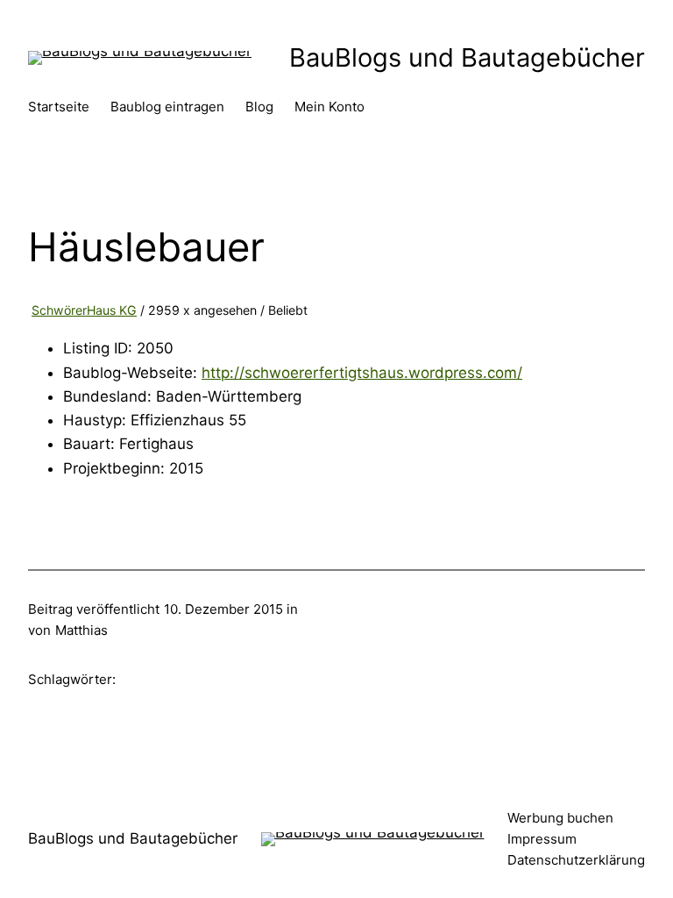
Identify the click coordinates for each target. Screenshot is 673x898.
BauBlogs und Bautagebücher (467, 57)
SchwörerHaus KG (84, 310)
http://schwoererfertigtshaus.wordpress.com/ (362, 372)
